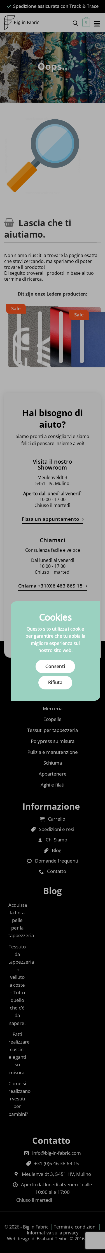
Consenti (55, 666)
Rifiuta (55, 682)
